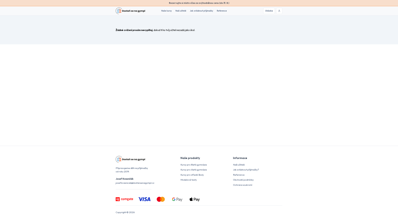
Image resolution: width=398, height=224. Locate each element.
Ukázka (269, 10)
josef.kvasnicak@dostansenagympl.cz (135, 182)
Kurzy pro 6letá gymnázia (193, 169)
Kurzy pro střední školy (192, 174)
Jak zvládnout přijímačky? (246, 169)
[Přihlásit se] (279, 11)
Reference (222, 10)
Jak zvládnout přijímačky (201, 10)
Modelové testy (188, 179)
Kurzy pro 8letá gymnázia (193, 164)
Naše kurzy (166, 10)
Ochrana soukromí (242, 184)
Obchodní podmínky (243, 179)
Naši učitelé (181, 10)
